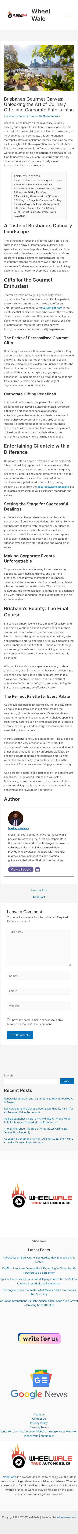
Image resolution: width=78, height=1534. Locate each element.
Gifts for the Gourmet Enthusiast (34, 184)
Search (8, 1075)
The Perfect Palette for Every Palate (36, 211)
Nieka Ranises (18, 828)
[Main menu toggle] (70, 15)
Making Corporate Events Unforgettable (38, 204)
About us (39, 1414)
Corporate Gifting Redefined (32, 192)
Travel (33, 116)
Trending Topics (39, 1427)
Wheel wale (9, 1476)
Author (21, 215)
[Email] (37, 869)
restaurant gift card (50, 307)
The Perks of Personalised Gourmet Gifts (38, 188)
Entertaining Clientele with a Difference (37, 196)
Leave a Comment (15, 116)
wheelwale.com (66, 1517)
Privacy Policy (39, 1423)
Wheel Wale (40, 15)
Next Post (39, 897)
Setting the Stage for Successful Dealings (39, 200)
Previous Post (39, 890)
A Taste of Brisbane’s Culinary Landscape (38, 180)
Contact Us (39, 1418)
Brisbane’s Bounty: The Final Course (35, 208)
